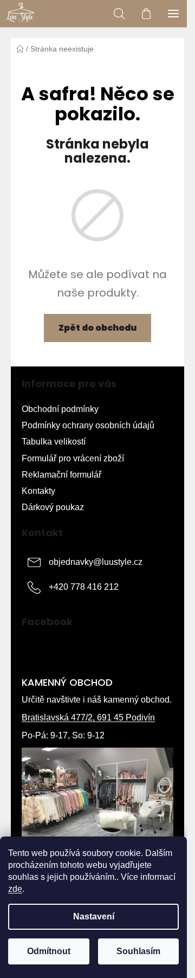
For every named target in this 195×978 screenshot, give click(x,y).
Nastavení (93, 916)
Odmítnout (48, 951)
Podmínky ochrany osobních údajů (88, 425)
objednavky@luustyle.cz (95, 562)
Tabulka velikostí (54, 441)
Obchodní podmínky (60, 409)
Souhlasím (138, 951)
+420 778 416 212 (84, 586)
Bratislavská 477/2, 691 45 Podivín (88, 717)
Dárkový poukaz (53, 507)
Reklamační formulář (61, 474)
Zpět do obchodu (97, 327)
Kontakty (38, 491)
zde (15, 888)
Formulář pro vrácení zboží (73, 458)
